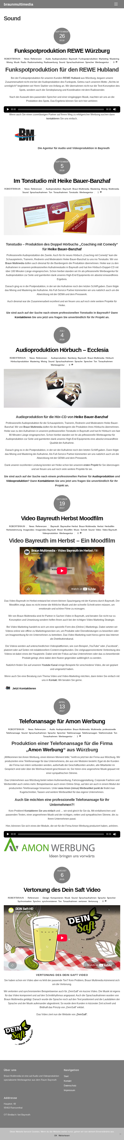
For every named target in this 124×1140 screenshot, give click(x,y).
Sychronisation (25, 901)
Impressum (69, 1090)
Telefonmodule (105, 733)
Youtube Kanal (50, 665)
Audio (48, 59)
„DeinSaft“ (81, 1014)
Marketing (103, 59)
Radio (23, 62)
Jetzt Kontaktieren (24, 688)
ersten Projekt (90, 465)
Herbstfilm (109, 526)
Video (98, 530)
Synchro (37, 901)
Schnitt (84, 530)
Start (66, 1076)
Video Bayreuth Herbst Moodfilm (62, 518)
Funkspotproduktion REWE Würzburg (62, 50)
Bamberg (72, 358)
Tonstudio (73, 192)
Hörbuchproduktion (20, 361)
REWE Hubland (71, 78)
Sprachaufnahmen (75, 62)
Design (46, 898)
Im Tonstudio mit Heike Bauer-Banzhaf (62, 181)
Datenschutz (70, 1085)
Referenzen (36, 59)
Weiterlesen (64, 1135)
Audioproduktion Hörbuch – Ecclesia (62, 350)
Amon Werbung (45, 749)
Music (76, 530)
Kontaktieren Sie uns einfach (39, 810)
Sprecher (89, 62)
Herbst (100, 526)
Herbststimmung (14, 530)
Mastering (114, 59)
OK (55, 1135)
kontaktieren (53, 118)
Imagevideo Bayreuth (46, 530)
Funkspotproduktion (88, 59)
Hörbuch (110, 358)
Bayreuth (73, 59)
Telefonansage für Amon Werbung (62, 721)
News (26, 59)
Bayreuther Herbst (69, 526)
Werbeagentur (102, 62)
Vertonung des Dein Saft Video (62, 889)
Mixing (10, 62)
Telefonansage (74, 733)
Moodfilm (68, 530)
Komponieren (57, 898)
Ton (50, 192)
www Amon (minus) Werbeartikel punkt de (80, 788)
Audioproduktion (60, 59)
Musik (17, 62)
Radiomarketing (35, 62)
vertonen (82, 901)
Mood (60, 530)
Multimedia (114, 189)
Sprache (79, 361)
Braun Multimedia (80, 189)
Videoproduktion (17, 480)
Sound (62, 62)
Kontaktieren (23, 317)
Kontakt (53, 680)
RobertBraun (12, 59)
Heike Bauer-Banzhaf (65, 249)
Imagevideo (28, 530)
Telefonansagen (89, 733)
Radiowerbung (51, 62)
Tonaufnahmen (60, 192)
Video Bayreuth (109, 530)
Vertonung (93, 901)
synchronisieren (49, 901)
